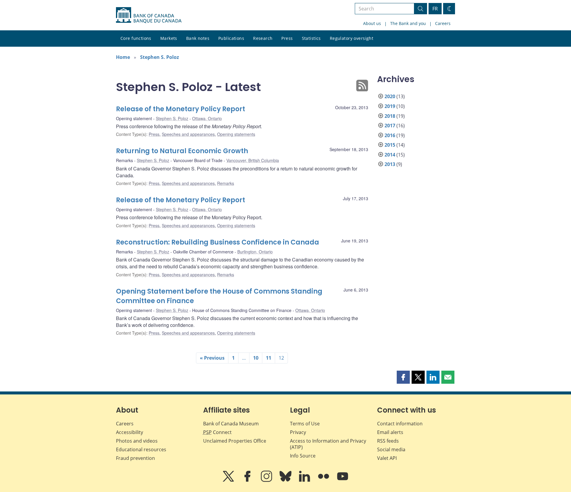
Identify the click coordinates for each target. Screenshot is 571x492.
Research (262, 38)
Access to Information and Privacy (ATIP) (328, 444)
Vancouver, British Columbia (252, 160)
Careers (443, 23)
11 (268, 358)
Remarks (225, 183)
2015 (390, 145)
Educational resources (141, 449)
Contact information (400, 423)
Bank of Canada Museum (231, 423)
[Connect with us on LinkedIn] (305, 480)
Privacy (298, 432)
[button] (403, 377)
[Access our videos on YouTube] (343, 480)
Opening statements (236, 134)
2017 (390, 125)
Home (123, 57)
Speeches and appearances (188, 134)
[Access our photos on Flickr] (324, 480)
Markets (168, 38)
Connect (217, 432)
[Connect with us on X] (229, 480)
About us (372, 23)
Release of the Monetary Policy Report (180, 109)
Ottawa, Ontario (207, 118)
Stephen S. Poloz (159, 57)
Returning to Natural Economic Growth (182, 151)
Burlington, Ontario (255, 252)
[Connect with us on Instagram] (267, 480)
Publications (231, 38)
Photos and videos (137, 441)
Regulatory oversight (351, 38)
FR (435, 8)
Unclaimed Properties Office (234, 441)
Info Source (303, 455)
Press (287, 38)
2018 (390, 116)
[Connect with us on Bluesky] (286, 480)
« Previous (212, 358)
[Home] (148, 15)
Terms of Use (305, 423)
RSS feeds (388, 441)
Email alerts (390, 432)
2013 (390, 164)
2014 (390, 154)
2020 (390, 96)
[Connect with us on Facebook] (248, 480)
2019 (390, 106)
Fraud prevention (135, 458)
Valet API (387, 458)
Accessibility (129, 432)
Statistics (311, 38)
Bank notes (197, 38)
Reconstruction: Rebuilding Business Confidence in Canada (217, 242)
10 (255, 358)
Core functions (135, 38)
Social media (391, 449)
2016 (390, 135)
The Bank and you (408, 23)
